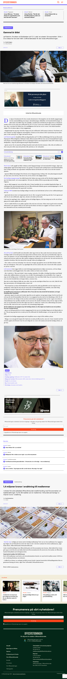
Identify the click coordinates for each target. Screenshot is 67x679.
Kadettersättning (18, 481)
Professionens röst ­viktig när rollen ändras (48, 158)
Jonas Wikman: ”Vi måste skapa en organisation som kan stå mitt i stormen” (12, 15)
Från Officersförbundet (12, 657)
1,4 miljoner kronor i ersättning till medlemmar (26, 486)
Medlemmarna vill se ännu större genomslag (9, 160)
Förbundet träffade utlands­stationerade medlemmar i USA (27, 159)
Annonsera (9, 663)
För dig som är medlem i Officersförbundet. (33, 636)
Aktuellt (5, 12)
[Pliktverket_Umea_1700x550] (27, 108)
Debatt (4, 592)
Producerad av (61, 673)
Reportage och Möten (11, 648)
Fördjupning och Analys (12, 654)
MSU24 (9, 452)
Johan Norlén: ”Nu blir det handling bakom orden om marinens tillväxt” (32, 15)
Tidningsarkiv (9, 668)
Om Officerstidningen (11, 665)
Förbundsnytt (8, 27)
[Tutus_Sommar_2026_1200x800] (27, 414)
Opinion (8, 651)
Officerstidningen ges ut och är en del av (35, 640)
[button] (58, 2)
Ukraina (29, 592)
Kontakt (8, 660)
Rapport (49, 592)
